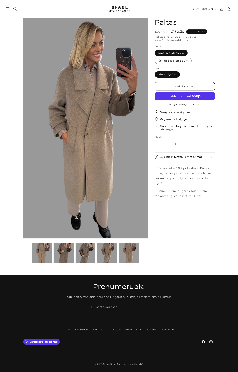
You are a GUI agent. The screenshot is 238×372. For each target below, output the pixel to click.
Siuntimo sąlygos (147, 329)
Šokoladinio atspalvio (173, 60)
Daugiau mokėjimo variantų (185, 104)
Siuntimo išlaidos (186, 36)
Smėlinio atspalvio (171, 52)
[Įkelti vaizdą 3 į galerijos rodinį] (63, 253)
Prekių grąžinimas (120, 329)
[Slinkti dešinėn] (144, 253)
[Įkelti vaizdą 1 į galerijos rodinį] (42, 253)
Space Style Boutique (114, 364)
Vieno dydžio (167, 74)
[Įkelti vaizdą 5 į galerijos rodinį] (107, 253)
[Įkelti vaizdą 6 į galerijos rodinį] (129, 253)
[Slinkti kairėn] (27, 253)
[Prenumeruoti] (146, 307)
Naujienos (168, 329)
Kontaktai (99, 329)
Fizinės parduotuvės (76, 329)
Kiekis (158, 137)
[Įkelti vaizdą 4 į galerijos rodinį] (85, 253)
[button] (7, 9)
